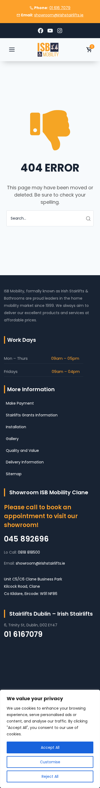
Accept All (50, 747)
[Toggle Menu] (11, 49)
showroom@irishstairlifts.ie (58, 15)
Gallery (12, 438)
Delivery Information (25, 462)
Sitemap (14, 474)
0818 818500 (29, 552)
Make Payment (20, 403)
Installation (16, 427)
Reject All (50, 776)
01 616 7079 (59, 7)
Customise (50, 762)
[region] (50, 739)
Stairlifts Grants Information (32, 415)
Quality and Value (22, 450)
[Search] (83, 218)
